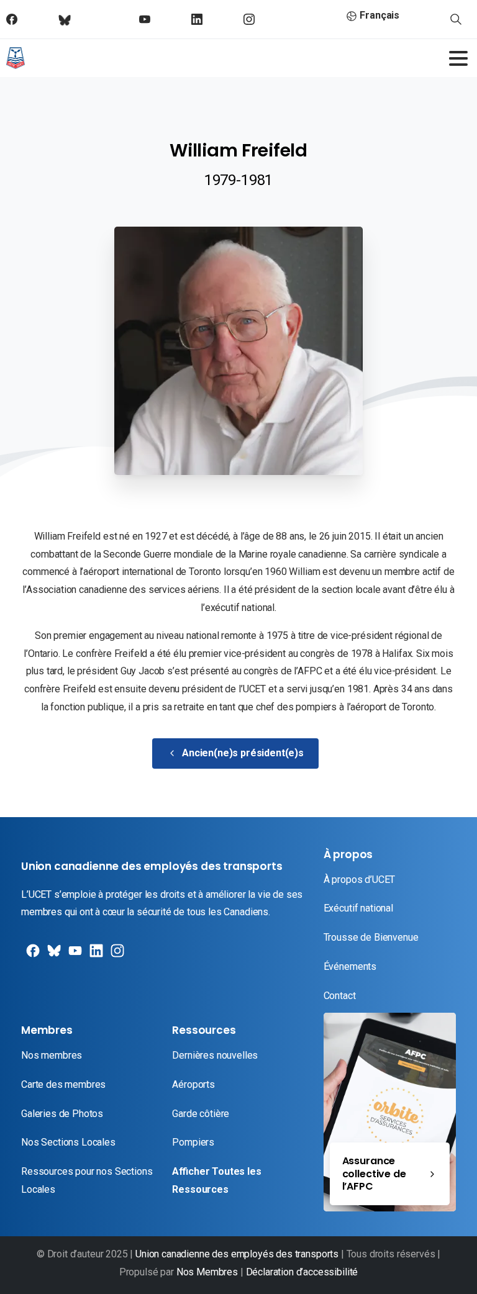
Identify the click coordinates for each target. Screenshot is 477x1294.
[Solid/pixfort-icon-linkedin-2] (95, 955)
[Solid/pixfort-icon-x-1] (52, 955)
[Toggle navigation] (458, 58)
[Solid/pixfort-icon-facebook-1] (31, 955)
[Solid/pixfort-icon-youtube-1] (73, 955)
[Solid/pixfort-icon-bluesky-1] (116, 955)
